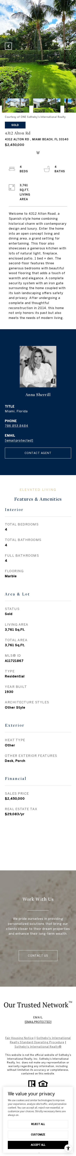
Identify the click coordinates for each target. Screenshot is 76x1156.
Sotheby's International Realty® (38, 1046)
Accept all (38, 1144)
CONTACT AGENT (38, 453)
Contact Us (38, 955)
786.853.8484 (16, 425)
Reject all (38, 1124)
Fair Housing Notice (19, 1038)
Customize (38, 1134)
